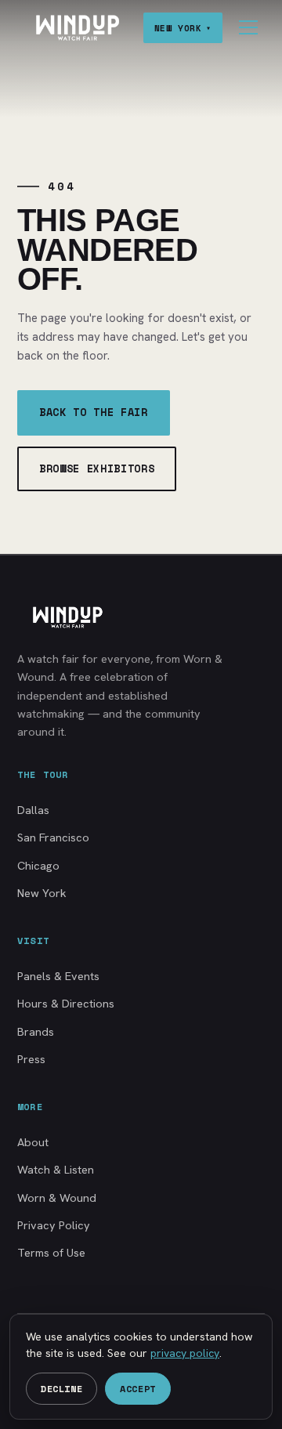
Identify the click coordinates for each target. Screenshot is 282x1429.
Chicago (38, 865)
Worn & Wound (56, 1197)
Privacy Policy (53, 1224)
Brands (35, 1031)
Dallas (33, 809)
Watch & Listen (55, 1169)
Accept (138, 1388)
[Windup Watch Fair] (76, 27)
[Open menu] (248, 27)
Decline (61, 1388)
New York (42, 892)
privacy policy (184, 1353)
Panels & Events (58, 975)
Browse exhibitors (96, 468)
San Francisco (53, 837)
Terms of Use (51, 1252)
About (33, 1141)
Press (31, 1058)
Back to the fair (93, 412)
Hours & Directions (65, 1003)
